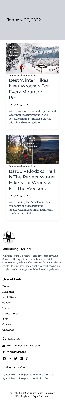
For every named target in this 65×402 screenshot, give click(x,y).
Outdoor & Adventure (19, 75)
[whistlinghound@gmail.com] (21, 346)
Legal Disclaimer (41, 396)
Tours (5, 308)
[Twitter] (16, 358)
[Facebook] (4, 358)
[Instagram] (10, 358)
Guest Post (8, 329)
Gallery (6, 302)
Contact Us (8, 324)
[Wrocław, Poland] (14, 352)
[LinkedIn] (21, 358)
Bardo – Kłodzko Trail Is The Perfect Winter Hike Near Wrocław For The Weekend (32, 179)
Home (5, 286)
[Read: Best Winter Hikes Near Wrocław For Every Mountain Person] (33, 58)
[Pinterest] (27, 358)
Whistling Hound (16, 249)
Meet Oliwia (9, 297)
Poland (34, 75)
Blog (5, 319)
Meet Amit (8, 291)
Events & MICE (10, 313)
